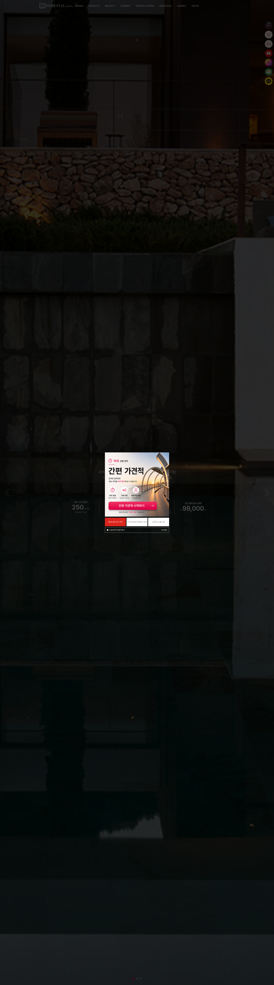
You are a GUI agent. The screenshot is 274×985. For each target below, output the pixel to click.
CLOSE (164, 530)
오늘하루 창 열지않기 (117, 530)
